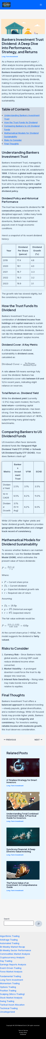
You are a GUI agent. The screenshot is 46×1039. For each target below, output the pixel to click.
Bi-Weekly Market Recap (12, 946)
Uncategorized (7, 1011)
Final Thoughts (11, 143)
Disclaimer (23, 1034)
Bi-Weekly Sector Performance (15, 950)
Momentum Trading (10, 983)
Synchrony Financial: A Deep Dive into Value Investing (20, 850)
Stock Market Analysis (11, 997)
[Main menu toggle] (41, 4)
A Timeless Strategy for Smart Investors (21, 781)
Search (6, 919)
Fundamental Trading (10, 976)
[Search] (38, 924)
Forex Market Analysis (11, 971)
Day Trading (6, 961)
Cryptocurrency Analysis (12, 957)
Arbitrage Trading (9, 939)
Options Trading (8, 987)
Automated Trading (9, 943)
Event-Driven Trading (10, 968)
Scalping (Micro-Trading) (12, 994)
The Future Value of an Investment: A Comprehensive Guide (21, 884)
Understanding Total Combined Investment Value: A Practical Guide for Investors (22, 815)
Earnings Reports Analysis (13, 964)
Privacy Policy (23, 1032)
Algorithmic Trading (9, 936)
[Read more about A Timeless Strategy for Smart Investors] (22, 767)
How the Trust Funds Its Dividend (21, 122)
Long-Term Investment (10, 56)
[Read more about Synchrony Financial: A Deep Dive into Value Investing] (22, 836)
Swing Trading (7, 1001)
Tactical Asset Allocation (12, 1004)
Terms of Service (23, 1030)
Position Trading (8, 990)
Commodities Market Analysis (15, 954)
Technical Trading (9, 1008)
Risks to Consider (13, 140)
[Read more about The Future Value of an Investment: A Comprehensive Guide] (22, 870)
